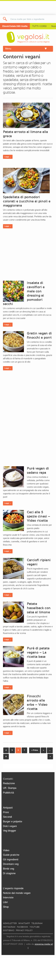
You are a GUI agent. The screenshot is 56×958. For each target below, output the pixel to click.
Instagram (9, 927)
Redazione (9, 783)
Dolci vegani (10, 826)
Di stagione (9, 873)
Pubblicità (8, 792)
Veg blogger (9, 830)
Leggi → (7, 157)
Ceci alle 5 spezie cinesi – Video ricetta (38, 516)
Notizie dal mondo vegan (16, 893)
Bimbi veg (8, 868)
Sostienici (8, 930)
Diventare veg (11, 864)
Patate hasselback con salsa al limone (39, 608)
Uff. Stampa (9, 788)
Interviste (8, 897)
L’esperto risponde (13, 888)
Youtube (34, 927)
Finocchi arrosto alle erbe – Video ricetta (37, 702)
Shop (6, 906)
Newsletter (10, 923)
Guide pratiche (11, 854)
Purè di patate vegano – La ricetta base (38, 652)
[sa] (5, 19)
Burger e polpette (12, 821)
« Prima (34, 750)
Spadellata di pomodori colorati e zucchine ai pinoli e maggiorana (26, 201)
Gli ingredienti (10, 859)
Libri (5, 902)
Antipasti (8, 807)
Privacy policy (24, 930)
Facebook (22, 927)
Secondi (7, 816)
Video (6, 850)
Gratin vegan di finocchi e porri (39, 335)
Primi (6, 812)
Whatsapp (24, 923)
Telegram (37, 923)
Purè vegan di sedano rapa (38, 470)
